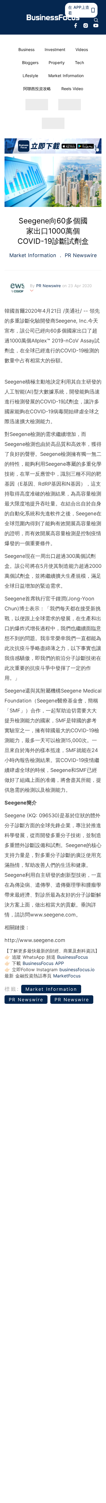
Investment (55, 49)
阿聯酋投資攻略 (37, 88)
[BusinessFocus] (53, 17)
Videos (81, 49)
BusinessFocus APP (43, 963)
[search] (96, 20)
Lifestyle (30, 75)
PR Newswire (80, 255)
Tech (79, 62)
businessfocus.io (77, 969)
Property (57, 62)
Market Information (66, 75)
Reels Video (72, 88)
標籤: (12, 989)
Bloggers (30, 62)
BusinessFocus (72, 957)
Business (26, 49)
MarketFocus (67, 976)
